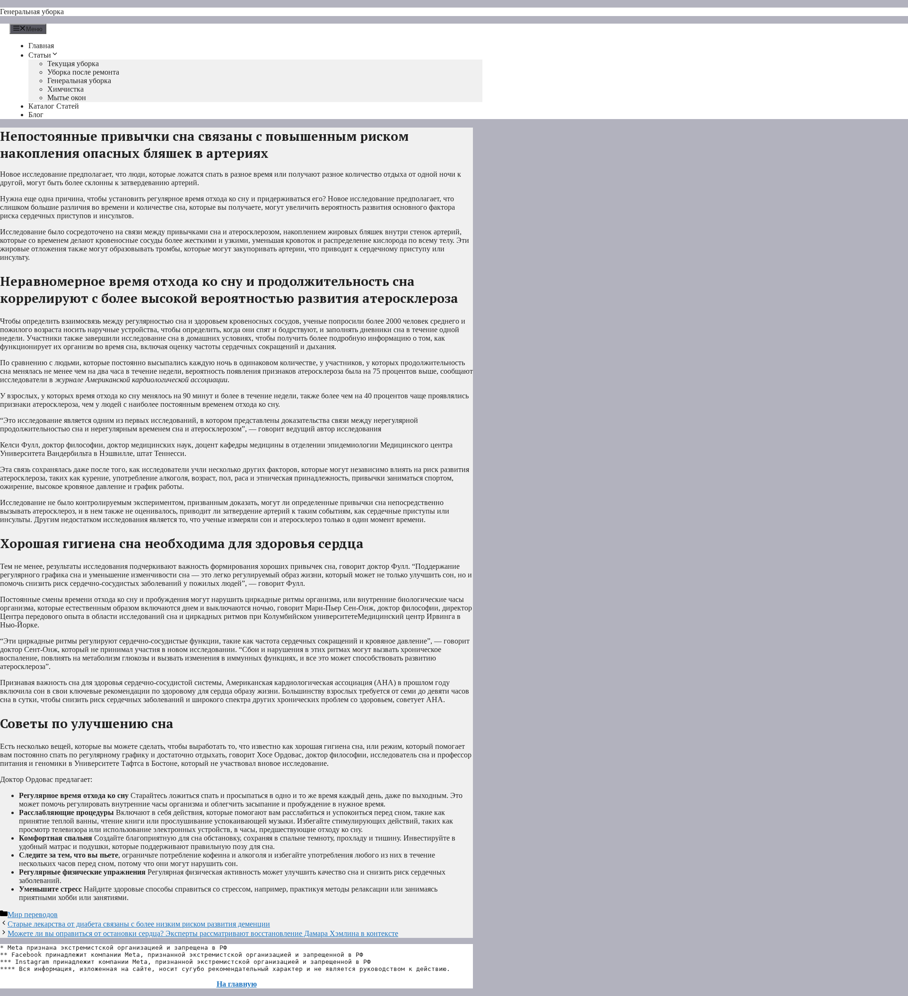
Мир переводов (33, 914)
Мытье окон (66, 98)
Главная (41, 46)
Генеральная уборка (32, 12)
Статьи (39, 55)
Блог (36, 115)
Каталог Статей (53, 106)
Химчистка (65, 89)
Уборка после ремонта (83, 72)
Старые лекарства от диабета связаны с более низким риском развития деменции (139, 924)
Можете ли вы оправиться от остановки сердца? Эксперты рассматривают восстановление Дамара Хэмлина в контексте (203, 933)
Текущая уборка (73, 64)
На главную (237, 984)
